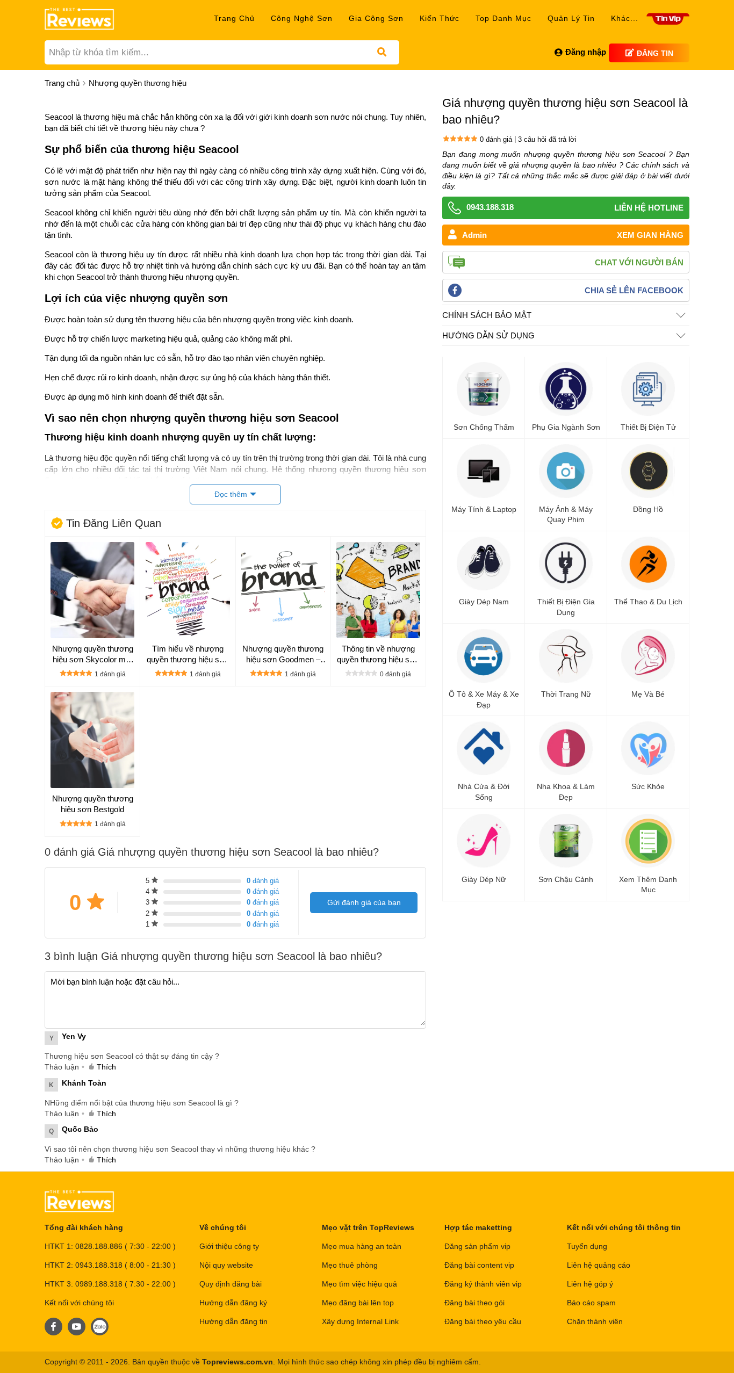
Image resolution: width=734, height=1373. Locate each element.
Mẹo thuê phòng (350, 1265)
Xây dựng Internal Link (360, 1321)
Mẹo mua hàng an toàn (361, 1246)
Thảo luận (62, 1067)
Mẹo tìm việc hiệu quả (359, 1284)
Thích (106, 1067)
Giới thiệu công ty (229, 1246)
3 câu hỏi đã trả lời (547, 139)
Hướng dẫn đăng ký (233, 1302)
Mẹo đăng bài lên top (358, 1302)
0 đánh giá (496, 139)
